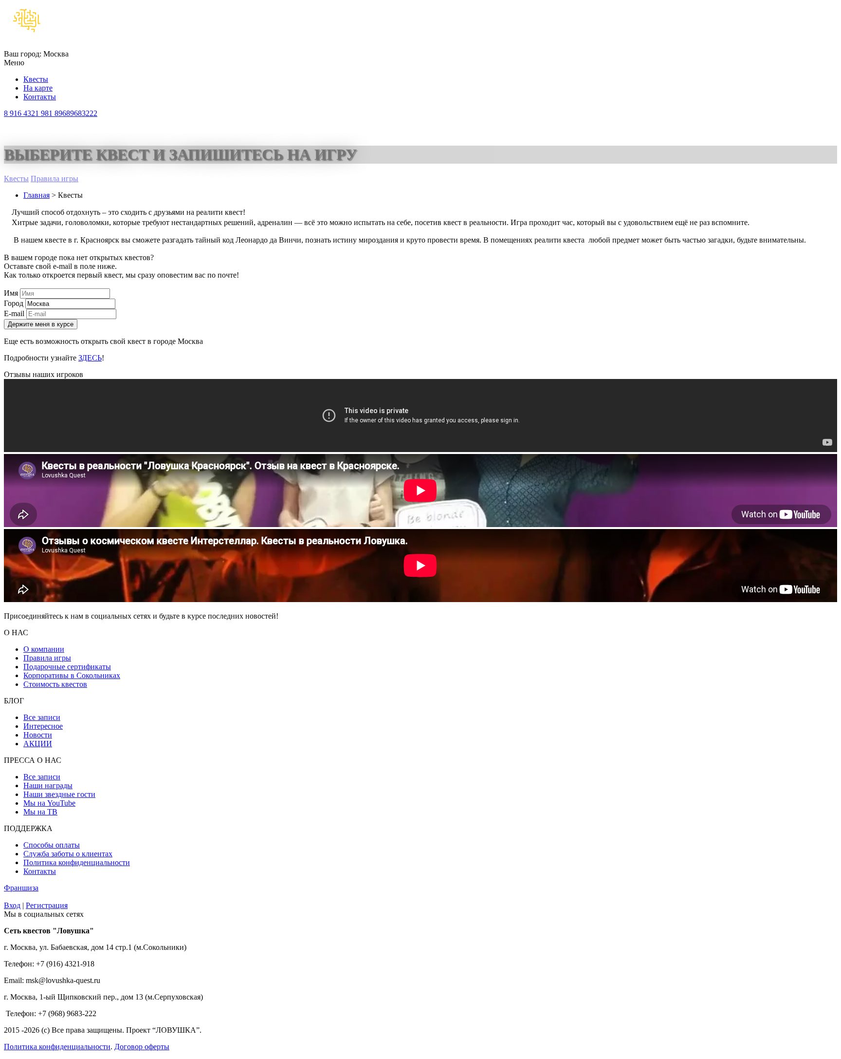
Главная (36, 195)
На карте (38, 88)
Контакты (39, 97)
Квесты (35, 79)
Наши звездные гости (59, 794)
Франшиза (21, 888)
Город (13, 303)
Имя (11, 293)
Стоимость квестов (55, 684)
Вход (12, 905)
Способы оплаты (51, 845)
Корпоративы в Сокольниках (71, 675)
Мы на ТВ (40, 812)
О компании (43, 649)
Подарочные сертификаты (67, 666)
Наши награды (48, 785)
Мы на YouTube (49, 803)
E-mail (14, 313)
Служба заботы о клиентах (67, 854)
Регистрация (47, 905)
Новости (37, 735)
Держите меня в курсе (40, 324)
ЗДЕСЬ (90, 358)
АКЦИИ (37, 743)
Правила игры (54, 178)
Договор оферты (141, 1046)
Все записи (41, 717)
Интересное (43, 726)
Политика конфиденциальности (76, 862)
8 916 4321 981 (50, 113)
